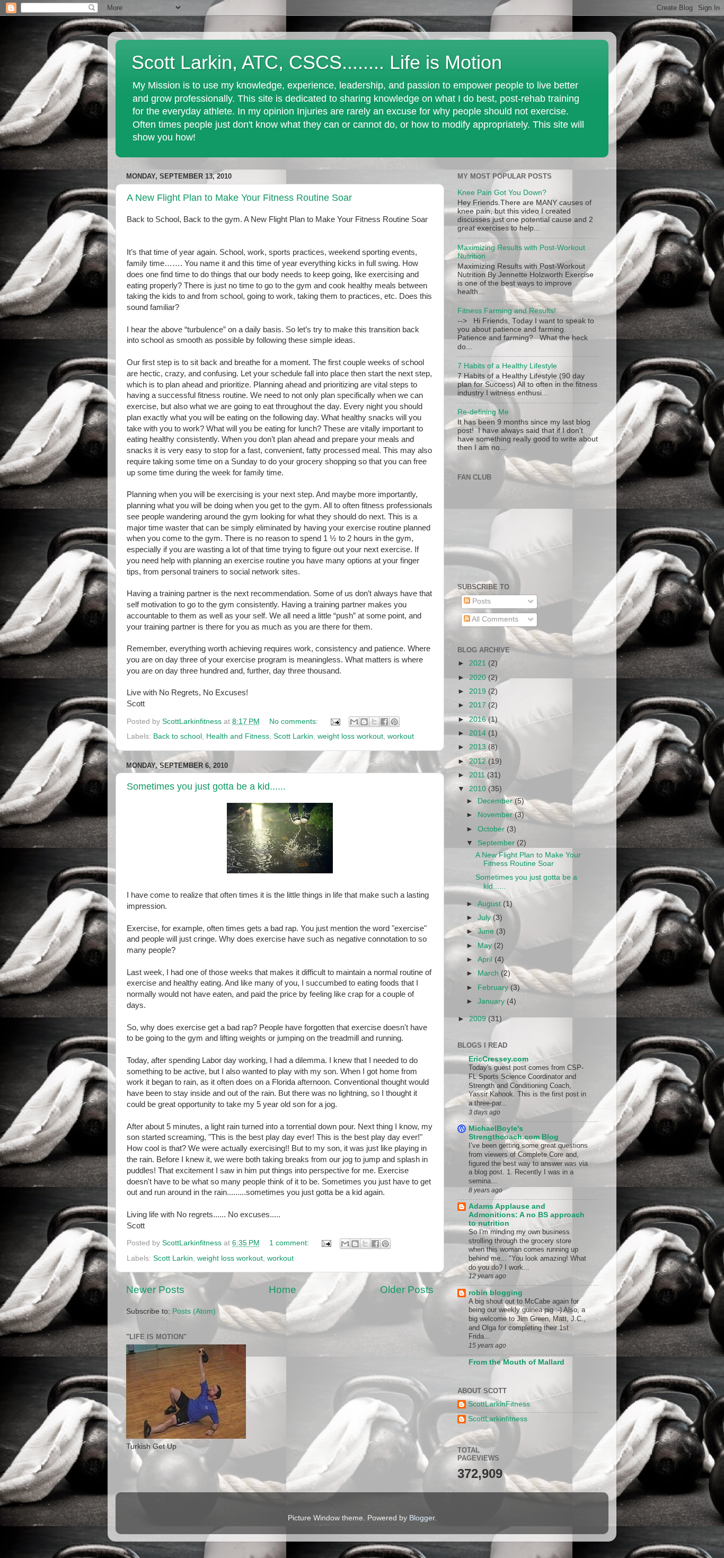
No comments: (294, 721)
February (494, 988)
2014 (478, 733)
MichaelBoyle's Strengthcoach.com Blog (514, 1133)
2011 (478, 775)
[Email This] (354, 721)
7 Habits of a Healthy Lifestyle (507, 366)
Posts (480, 601)
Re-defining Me (483, 412)
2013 (478, 747)
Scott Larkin (293, 736)
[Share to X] (374, 721)
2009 (478, 1019)
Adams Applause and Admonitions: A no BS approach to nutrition (527, 1214)
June (487, 931)
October (492, 829)
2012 (478, 761)
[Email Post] (334, 721)
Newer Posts (155, 1289)
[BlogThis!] (364, 721)
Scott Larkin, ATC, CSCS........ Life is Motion (316, 62)
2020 (478, 677)
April (486, 959)
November (496, 815)
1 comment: (290, 1243)
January (492, 1001)
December (496, 801)
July (485, 918)
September (497, 843)
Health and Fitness (237, 736)
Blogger (422, 1518)
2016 (478, 719)
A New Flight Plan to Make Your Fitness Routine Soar (239, 197)
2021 (478, 663)
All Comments (494, 619)
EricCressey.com (498, 1059)
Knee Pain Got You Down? (501, 193)
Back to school (177, 736)
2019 (478, 691)
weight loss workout (350, 736)
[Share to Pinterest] (394, 721)
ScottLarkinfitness (497, 1419)
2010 (478, 789)
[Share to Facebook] (384, 721)
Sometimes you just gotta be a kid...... (206, 786)
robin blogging (496, 1293)
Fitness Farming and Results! (506, 311)
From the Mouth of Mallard (516, 1362)
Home (282, 1289)
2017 (478, 705)
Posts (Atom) (194, 1311)
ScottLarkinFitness (499, 1404)
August (490, 904)
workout (400, 736)
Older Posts (407, 1289)
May (486, 946)
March (489, 973)
